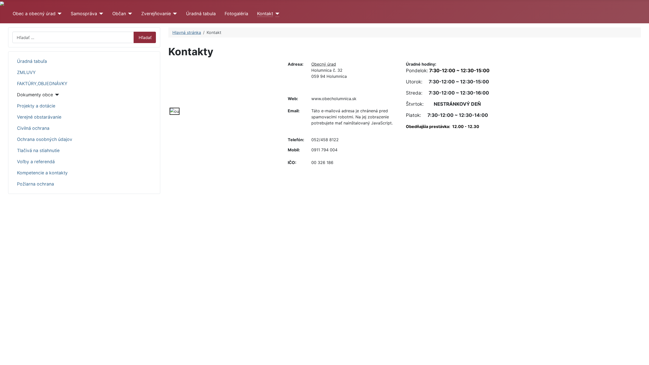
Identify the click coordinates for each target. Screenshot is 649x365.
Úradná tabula (201, 13)
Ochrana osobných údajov (44, 139)
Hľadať (145, 37)
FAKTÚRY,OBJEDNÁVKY (42, 83)
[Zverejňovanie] (174, 13)
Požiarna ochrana (35, 184)
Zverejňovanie (156, 13)
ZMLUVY (26, 72)
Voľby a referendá (36, 161)
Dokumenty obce (35, 94)
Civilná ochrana (33, 128)
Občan (119, 13)
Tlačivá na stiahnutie (38, 150)
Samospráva (84, 13)
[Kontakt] (276, 13)
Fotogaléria (236, 13)
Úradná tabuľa (32, 61)
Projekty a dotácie (36, 105)
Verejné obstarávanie (39, 117)
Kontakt (265, 13)
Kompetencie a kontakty (42, 172)
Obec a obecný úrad (34, 13)
